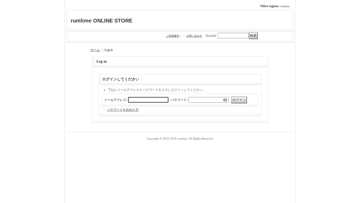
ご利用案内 (172, 35)
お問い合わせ (194, 35)
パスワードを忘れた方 (123, 110)
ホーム (95, 50)
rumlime (284, 6)
